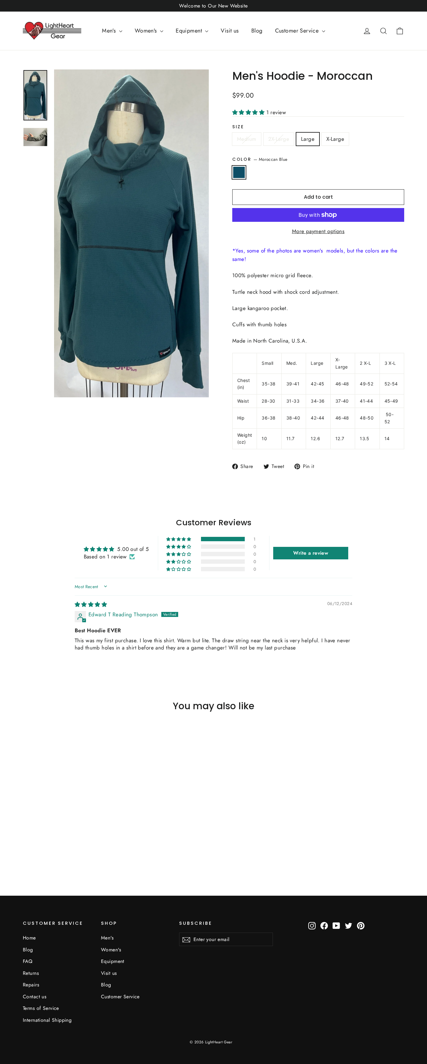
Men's (110, 31)
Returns (31, 973)
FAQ (27, 961)
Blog (257, 31)
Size (238, 127)
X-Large (335, 139)
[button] (249, 112)
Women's (146, 31)
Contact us (34, 996)
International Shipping (47, 1020)
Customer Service (297, 31)
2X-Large (278, 139)
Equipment (189, 31)
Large (307, 139)
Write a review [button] (310, 553)
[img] (91, 604)
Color (259, 159)
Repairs (31, 984)
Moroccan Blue (239, 172)
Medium (246, 139)
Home (29, 937)
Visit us (230, 31)
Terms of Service (41, 1008)
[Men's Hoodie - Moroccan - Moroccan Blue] (26, 848)
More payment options (318, 231)
